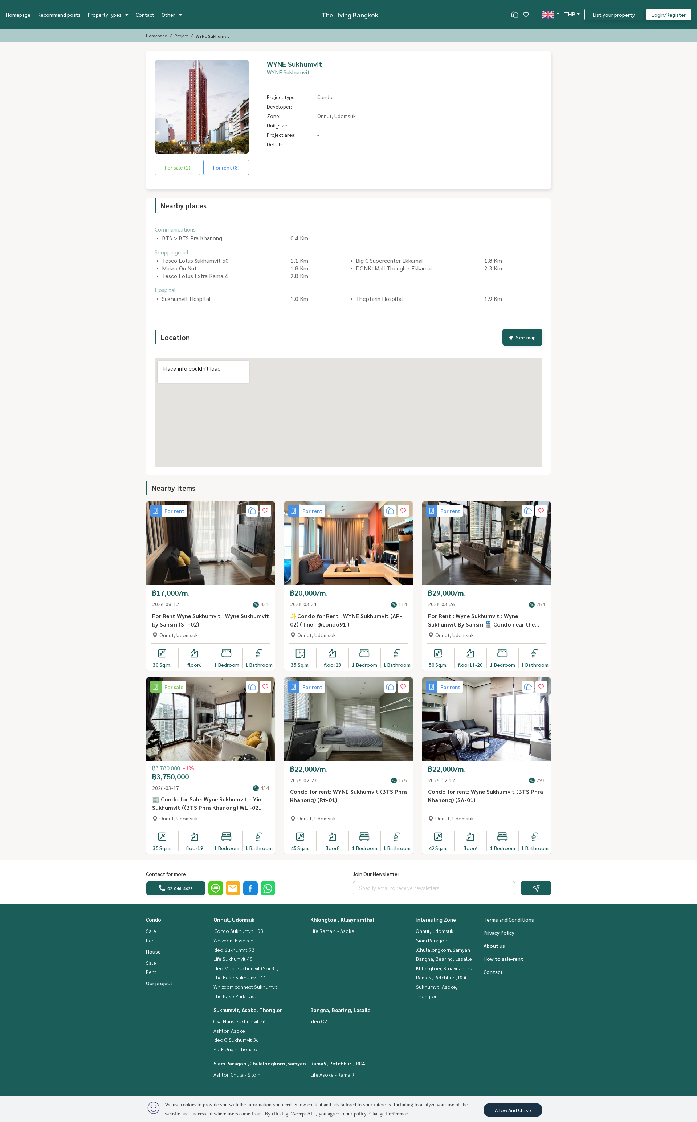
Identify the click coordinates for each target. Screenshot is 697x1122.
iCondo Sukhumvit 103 (238, 930)
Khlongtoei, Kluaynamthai (342, 919)
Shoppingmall (171, 252)
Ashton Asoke (229, 1030)
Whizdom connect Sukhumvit (245, 986)
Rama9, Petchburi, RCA (337, 1063)
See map (526, 337)
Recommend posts (59, 14)
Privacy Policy (499, 932)
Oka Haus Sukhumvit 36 (239, 1021)
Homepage (18, 14)
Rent (151, 940)
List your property (614, 14)
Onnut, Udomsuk (233, 919)
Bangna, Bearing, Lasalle (340, 1010)
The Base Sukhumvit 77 (239, 977)
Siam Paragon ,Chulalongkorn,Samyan (259, 1063)
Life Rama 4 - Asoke (332, 930)
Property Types (105, 14)
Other (168, 14)
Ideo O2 (318, 1021)
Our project (159, 983)
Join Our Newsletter (376, 873)
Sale (151, 930)
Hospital (165, 290)
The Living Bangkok (350, 15)
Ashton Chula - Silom (236, 1074)
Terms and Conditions (509, 919)
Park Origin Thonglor (236, 1049)
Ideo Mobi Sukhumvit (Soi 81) (246, 968)
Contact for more (166, 873)
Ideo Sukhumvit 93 (233, 949)
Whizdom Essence (233, 940)
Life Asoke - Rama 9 (332, 1074)
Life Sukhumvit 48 (233, 958)
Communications (175, 229)
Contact (145, 14)
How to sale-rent (503, 958)
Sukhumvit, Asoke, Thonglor (247, 1010)
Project (181, 35)
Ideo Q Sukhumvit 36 (236, 1039)
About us (494, 945)
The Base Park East (234, 996)
